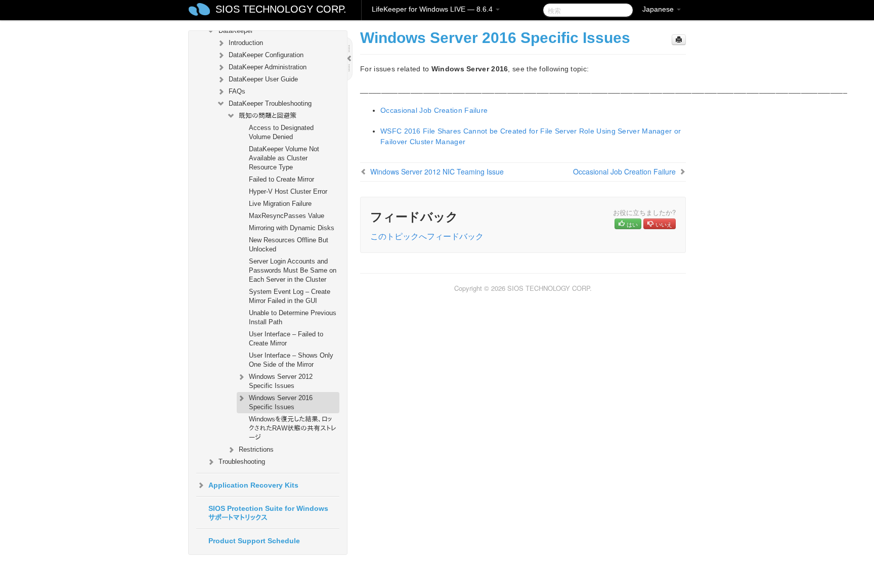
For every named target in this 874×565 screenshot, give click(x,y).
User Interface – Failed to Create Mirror (286, 338)
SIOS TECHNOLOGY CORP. (280, 9)
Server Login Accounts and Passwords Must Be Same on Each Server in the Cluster (292, 270)
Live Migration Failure (280, 203)
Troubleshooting (242, 461)
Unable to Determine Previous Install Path (292, 317)
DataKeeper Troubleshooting (270, 103)
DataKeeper (236, 30)
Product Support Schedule (254, 541)
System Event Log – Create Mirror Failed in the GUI (289, 296)
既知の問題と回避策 (267, 115)
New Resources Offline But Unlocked (288, 244)
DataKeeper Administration (268, 67)
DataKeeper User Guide (263, 79)
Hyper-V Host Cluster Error (288, 191)
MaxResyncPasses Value (286, 216)
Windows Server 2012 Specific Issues (281, 381)
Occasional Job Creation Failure (434, 110)
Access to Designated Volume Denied (281, 132)
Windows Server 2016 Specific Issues (281, 402)
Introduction (246, 43)
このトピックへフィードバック (427, 236)
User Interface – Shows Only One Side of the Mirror (291, 360)
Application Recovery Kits (253, 485)
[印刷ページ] (679, 39)
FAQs (237, 91)
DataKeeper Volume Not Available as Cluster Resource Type (284, 158)
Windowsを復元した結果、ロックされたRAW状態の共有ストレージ (292, 428)
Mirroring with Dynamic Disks (291, 228)
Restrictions (256, 449)
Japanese (659, 9)
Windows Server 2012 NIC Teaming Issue (437, 171)
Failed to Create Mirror (281, 179)
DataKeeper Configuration (266, 55)
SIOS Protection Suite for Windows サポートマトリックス (268, 512)
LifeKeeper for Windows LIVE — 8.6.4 (433, 9)
